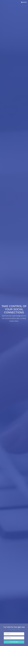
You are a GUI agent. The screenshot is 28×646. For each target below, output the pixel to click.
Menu (25, 2)
